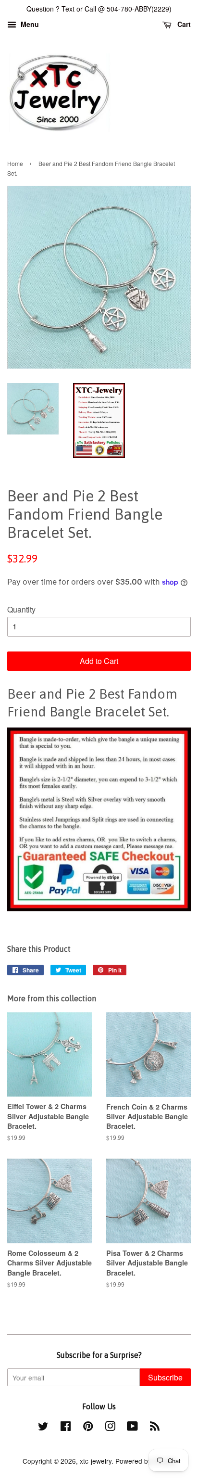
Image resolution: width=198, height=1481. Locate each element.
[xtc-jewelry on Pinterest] (88, 1427)
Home (15, 163)
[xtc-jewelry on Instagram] (110, 1427)
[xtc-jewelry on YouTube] (132, 1427)
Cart (183, 24)
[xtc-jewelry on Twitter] (43, 1427)
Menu (29, 24)
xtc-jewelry (95, 1461)
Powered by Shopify (145, 1461)
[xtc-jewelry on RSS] (154, 1427)
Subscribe (165, 1377)
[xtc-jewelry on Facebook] (65, 1427)
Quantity (21, 609)
